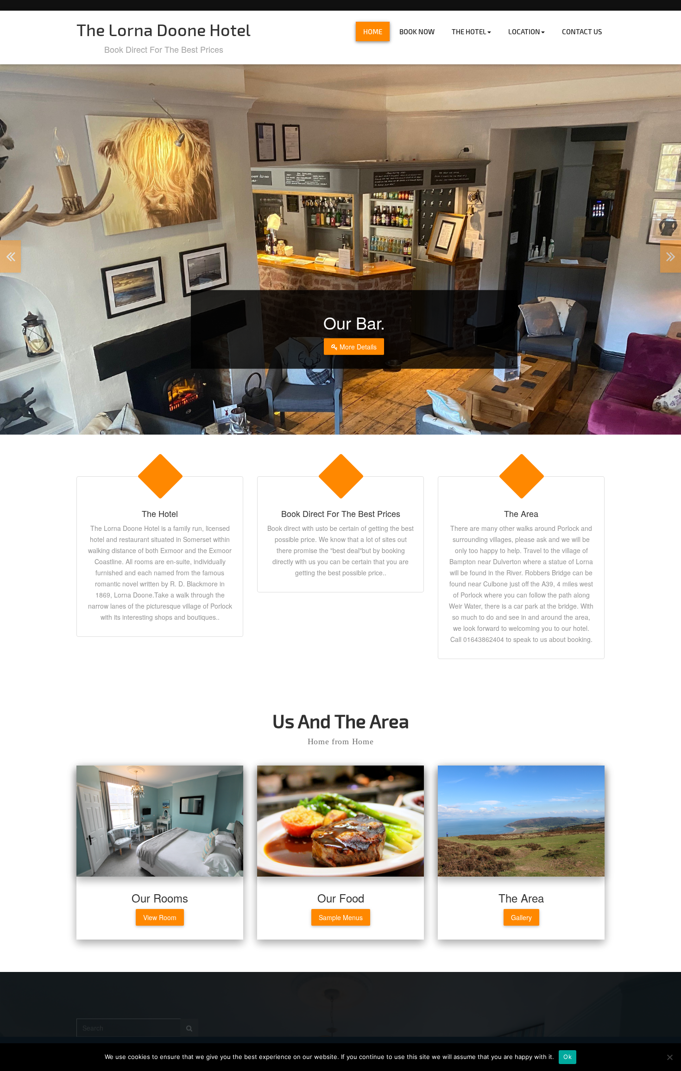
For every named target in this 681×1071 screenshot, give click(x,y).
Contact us (582, 31)
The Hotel (469, 31)
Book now (417, 31)
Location (524, 31)
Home (372, 31)
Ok (567, 1056)
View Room (160, 917)
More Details (358, 346)
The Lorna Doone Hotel (163, 29)
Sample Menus (341, 917)
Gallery (521, 917)
